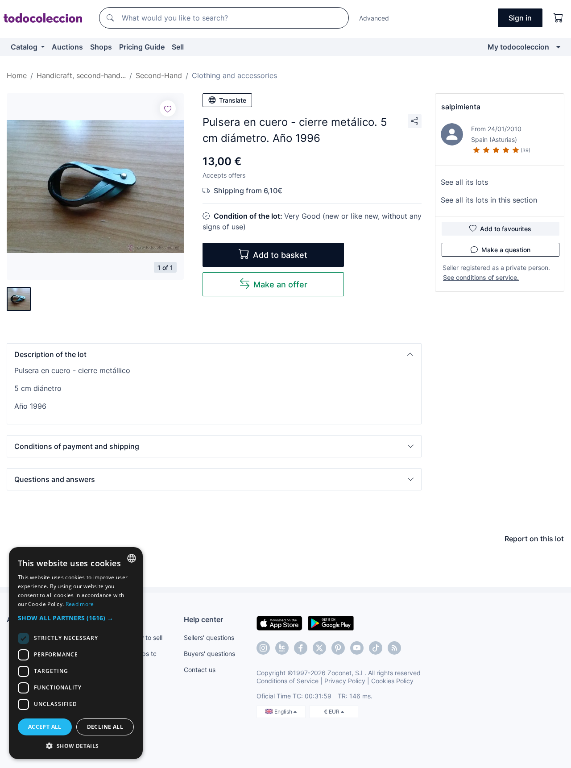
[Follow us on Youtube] (357, 648)
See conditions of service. (481, 277)
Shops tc (144, 653)
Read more (80, 604)
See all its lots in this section (489, 199)
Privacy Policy (344, 681)
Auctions (67, 46)
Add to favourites (505, 228)
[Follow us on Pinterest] (338, 648)
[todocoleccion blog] (394, 648)
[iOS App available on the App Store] (279, 622)
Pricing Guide (142, 46)
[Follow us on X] (319, 648)
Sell (178, 46)
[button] (214, 354)
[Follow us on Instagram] (263, 648)
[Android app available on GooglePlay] (331, 622)
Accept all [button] (45, 727)
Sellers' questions (209, 637)
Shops (101, 46)
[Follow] (168, 108)
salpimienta (460, 106)
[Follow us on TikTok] (375, 648)
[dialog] (76, 653)
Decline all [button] (105, 727)
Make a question (505, 249)
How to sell (146, 637)
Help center (203, 619)
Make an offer (280, 284)
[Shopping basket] (558, 18)
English (284, 711)
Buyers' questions (209, 653)
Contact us (199, 669)
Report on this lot (534, 538)
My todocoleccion (518, 46)
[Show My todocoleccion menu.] (558, 47)
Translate (232, 100)
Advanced (374, 18)
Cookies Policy (392, 681)
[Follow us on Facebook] (300, 648)
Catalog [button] (25, 46)
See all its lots (464, 182)
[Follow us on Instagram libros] (282, 648)
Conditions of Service (288, 681)
